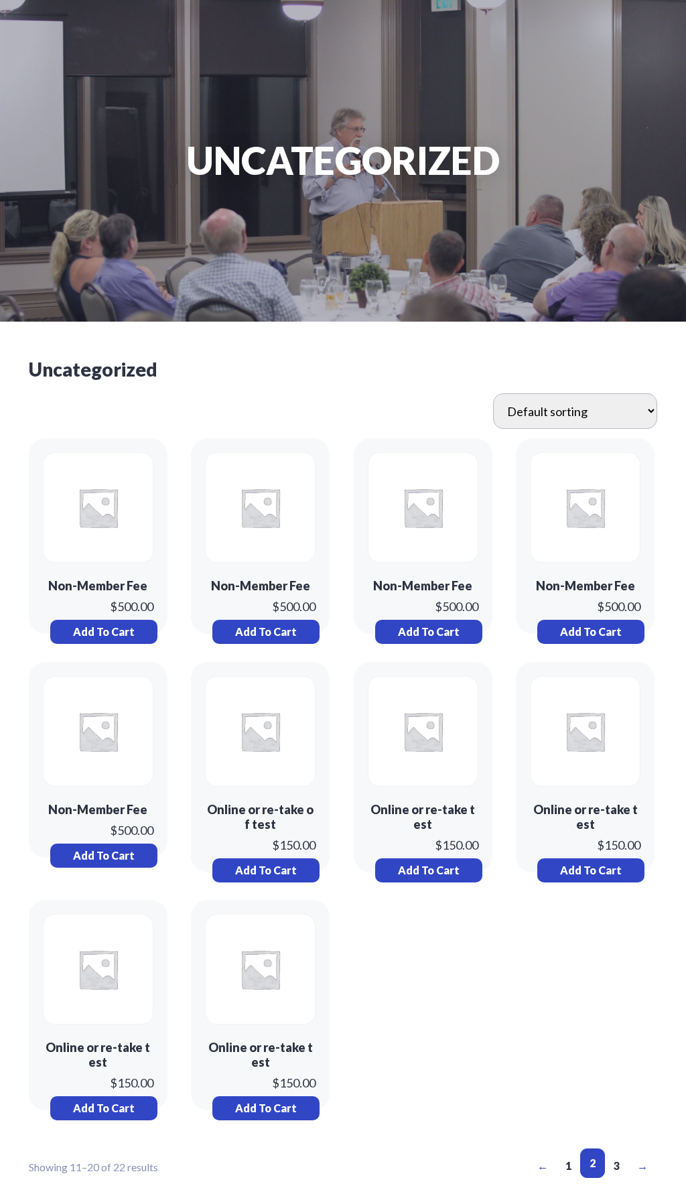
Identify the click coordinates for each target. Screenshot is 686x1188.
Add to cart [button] (104, 631)
